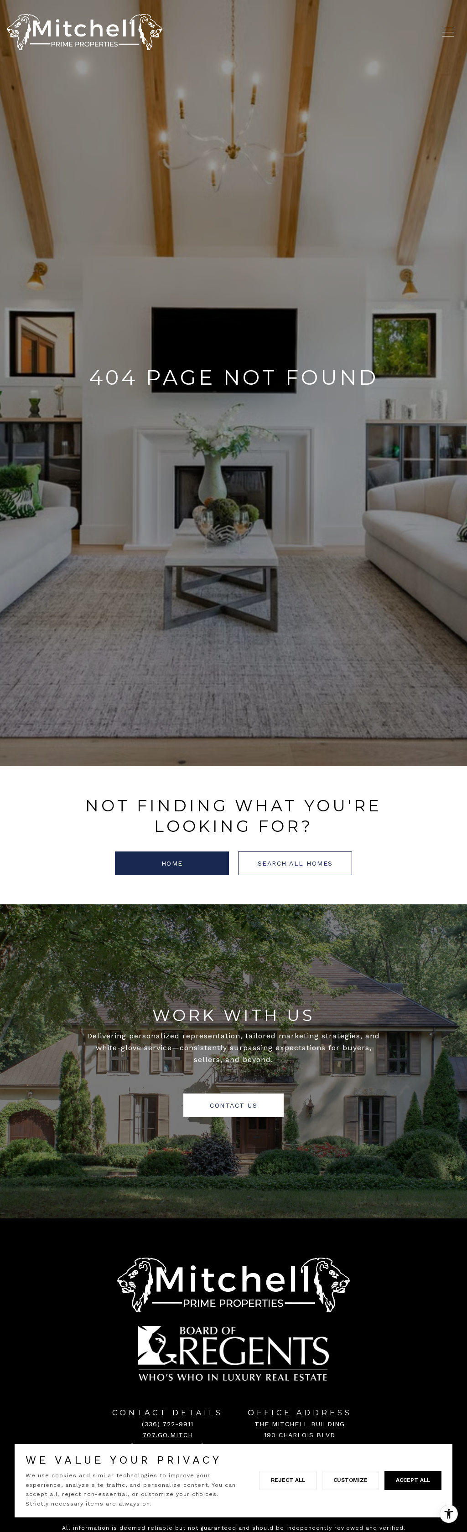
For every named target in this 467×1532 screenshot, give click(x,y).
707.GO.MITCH (167, 1435)
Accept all (413, 1480)
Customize (350, 1480)
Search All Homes (295, 863)
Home (172, 863)
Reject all (288, 1480)
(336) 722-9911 (167, 1424)
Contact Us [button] (233, 1105)
